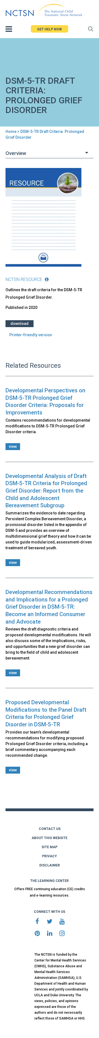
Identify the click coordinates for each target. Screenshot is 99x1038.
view (13, 446)
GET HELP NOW (49, 29)
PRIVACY (49, 856)
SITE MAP (49, 847)
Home (11, 131)
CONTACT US (50, 829)
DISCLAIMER (49, 865)
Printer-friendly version (30, 335)
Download (19, 323)
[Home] (44, 10)
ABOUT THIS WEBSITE (49, 838)
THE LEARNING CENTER (49, 881)
